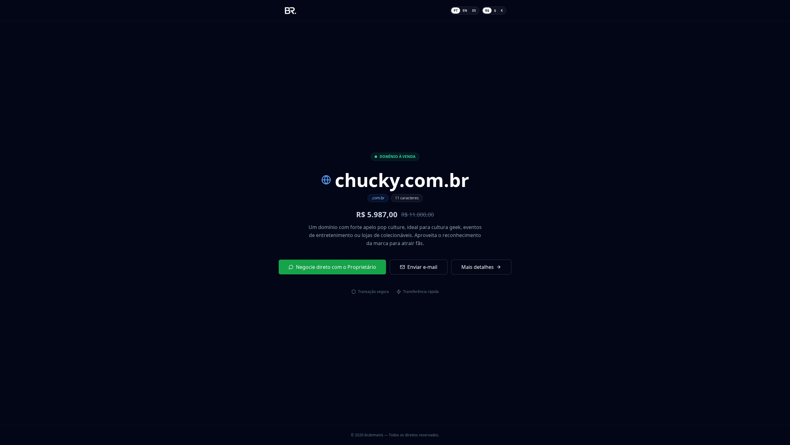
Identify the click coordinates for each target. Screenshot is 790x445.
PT (456, 10)
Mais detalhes (477, 267)
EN (465, 10)
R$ (487, 10)
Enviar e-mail (422, 267)
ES (474, 10)
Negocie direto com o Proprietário (336, 267)
